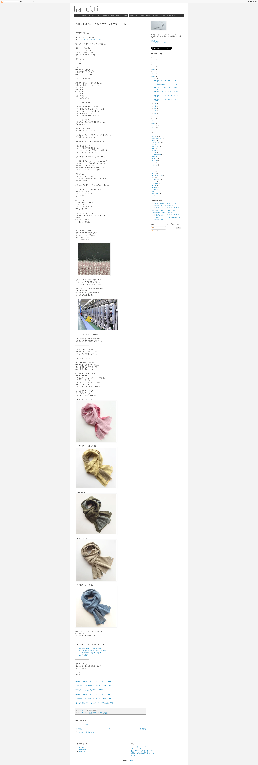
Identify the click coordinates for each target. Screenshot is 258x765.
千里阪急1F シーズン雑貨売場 (139, 752)
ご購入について (156, 142)
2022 (154, 66)
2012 (154, 128)
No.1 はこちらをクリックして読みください (91, 39)
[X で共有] (92, 710)
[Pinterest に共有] (96, 710)
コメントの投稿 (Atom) (86, 732)
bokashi (154, 158)
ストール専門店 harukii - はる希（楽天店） (95, 651)
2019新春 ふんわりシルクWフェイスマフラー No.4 (93, 694)
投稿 (154, 227)
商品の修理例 (133, 15)
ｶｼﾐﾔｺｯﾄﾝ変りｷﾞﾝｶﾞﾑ (157, 175)
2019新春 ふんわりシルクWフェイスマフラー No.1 (93, 681)
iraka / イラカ (134, 755)
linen (153, 177)
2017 (154, 116)
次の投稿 (79, 729)
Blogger (132, 760)
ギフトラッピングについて (168, 15)
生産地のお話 (104, 713)
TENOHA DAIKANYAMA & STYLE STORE (142, 750)
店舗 (112, 15)
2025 (154, 59)
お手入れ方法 (155, 193)
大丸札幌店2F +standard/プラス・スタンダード (143, 753)
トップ (77, 15)
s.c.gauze (154, 187)
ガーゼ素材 (155, 183)
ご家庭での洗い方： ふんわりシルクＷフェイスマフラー (95, 703)
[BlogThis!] (90, 710)
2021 (154, 69)
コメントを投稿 (83, 724)
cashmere (155, 167)
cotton (154, 163)
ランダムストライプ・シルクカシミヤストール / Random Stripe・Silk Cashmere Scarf (165, 211)
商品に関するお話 (94, 713)
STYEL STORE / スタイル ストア (140, 748)
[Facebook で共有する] (94, 710)
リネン (154, 185)
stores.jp (154, 144)
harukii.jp (81, 747)
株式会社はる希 (155, 41)
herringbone (155, 189)
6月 (155, 106)
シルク (86, 713)
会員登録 (155, 15)
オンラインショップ (94, 15)
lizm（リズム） (86, 655)
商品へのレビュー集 (145, 15)
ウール (154, 181)
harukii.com (82, 751)
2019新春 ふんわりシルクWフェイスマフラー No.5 (93, 698)
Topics (154, 140)
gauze (154, 152)
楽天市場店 (106, 15)
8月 (155, 103)
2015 (154, 120)
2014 (154, 123)
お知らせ (154, 136)
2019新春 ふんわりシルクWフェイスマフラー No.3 (93, 690)
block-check (155, 156)
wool (153, 171)
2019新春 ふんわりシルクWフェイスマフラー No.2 (93, 685)
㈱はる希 (84, 15)
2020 (154, 71)
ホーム (111, 729)
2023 (154, 64)
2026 (154, 57)
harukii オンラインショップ (90, 648)
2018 (154, 76)
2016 (154, 118)
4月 (155, 108)
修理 (153, 191)
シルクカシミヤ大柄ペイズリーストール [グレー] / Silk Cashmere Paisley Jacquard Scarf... (165, 204)
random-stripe (156, 179)
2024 (154, 62)
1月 (155, 113)
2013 (154, 125)
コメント (155, 230)
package (154, 160)
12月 (155, 78)
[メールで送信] (88, 710)
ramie (153, 169)
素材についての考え (121, 15)
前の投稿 (143, 729)
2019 (154, 73)
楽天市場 (154, 165)
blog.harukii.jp (82, 749)
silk (82, 713)
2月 (155, 111)
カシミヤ (154, 173)
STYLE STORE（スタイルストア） (93, 653)
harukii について (156, 154)
